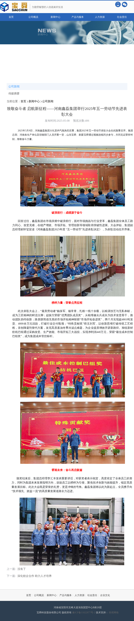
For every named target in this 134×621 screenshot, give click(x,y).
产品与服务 (78, 17)
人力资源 (100, 17)
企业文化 (105, 595)
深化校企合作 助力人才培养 (34, 575)
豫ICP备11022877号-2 (84, 612)
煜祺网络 (114, 612)
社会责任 (122, 17)
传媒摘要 (14, 93)
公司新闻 (14, 86)
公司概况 (33, 17)
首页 (11, 17)
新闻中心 (55, 17)
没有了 (21, 568)
